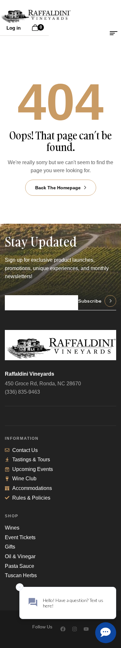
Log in (13, 28)
